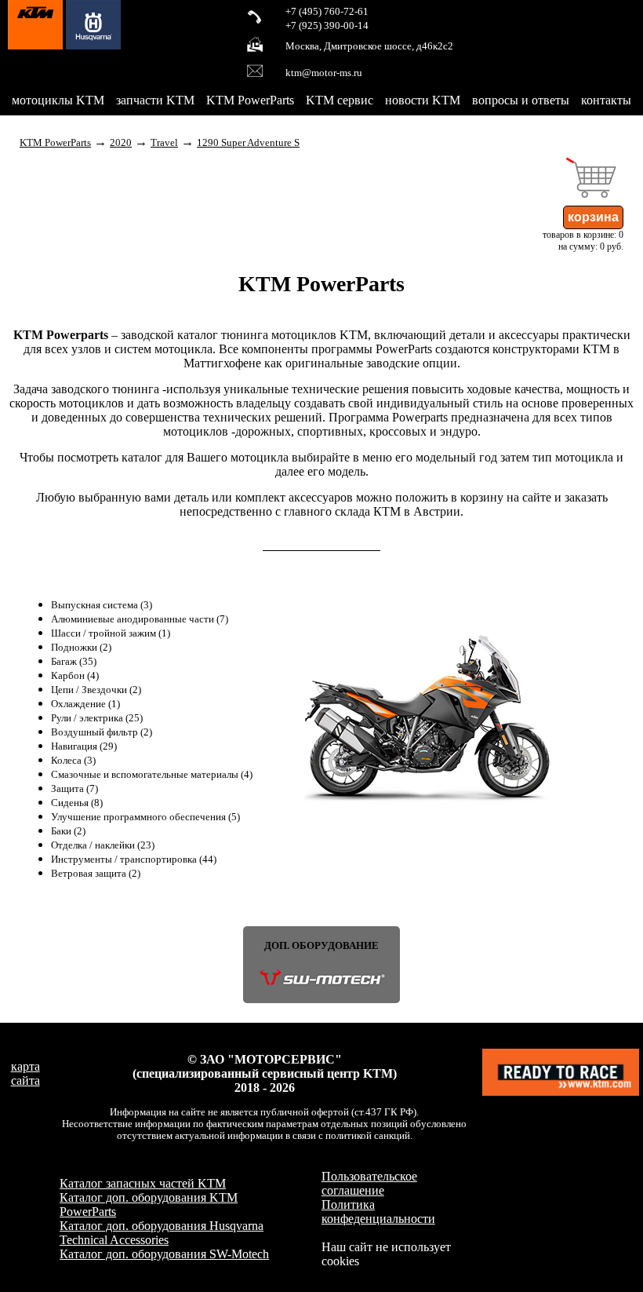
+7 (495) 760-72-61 (327, 11)
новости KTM (422, 100)
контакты (606, 100)
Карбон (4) (75, 675)
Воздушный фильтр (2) (101, 732)
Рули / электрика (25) (97, 718)
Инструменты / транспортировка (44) (133, 859)
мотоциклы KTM (58, 100)
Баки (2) (68, 831)
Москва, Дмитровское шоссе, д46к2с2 (369, 46)
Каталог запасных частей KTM (143, 1183)
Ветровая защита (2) (95, 873)
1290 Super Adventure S (248, 142)
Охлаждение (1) (85, 704)
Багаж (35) (73, 661)
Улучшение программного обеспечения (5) (145, 817)
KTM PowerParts (250, 100)
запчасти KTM (155, 100)
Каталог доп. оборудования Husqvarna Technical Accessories (161, 1232)
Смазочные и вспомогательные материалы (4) (151, 774)
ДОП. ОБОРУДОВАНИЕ (321, 945)
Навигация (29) (84, 746)
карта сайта (25, 1073)
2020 (121, 142)
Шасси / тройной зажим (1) (110, 633)
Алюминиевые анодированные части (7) (139, 619)
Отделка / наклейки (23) (102, 845)
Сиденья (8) (77, 802)
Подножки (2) (81, 647)
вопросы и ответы (520, 100)
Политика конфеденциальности (378, 1211)
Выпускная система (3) (101, 605)
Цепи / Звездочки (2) (96, 689)
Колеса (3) (73, 760)
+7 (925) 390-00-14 (327, 25)
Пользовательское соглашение (369, 1183)
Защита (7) (74, 788)
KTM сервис (339, 100)
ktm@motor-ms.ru (323, 73)
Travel (164, 142)
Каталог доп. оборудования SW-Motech (164, 1254)
